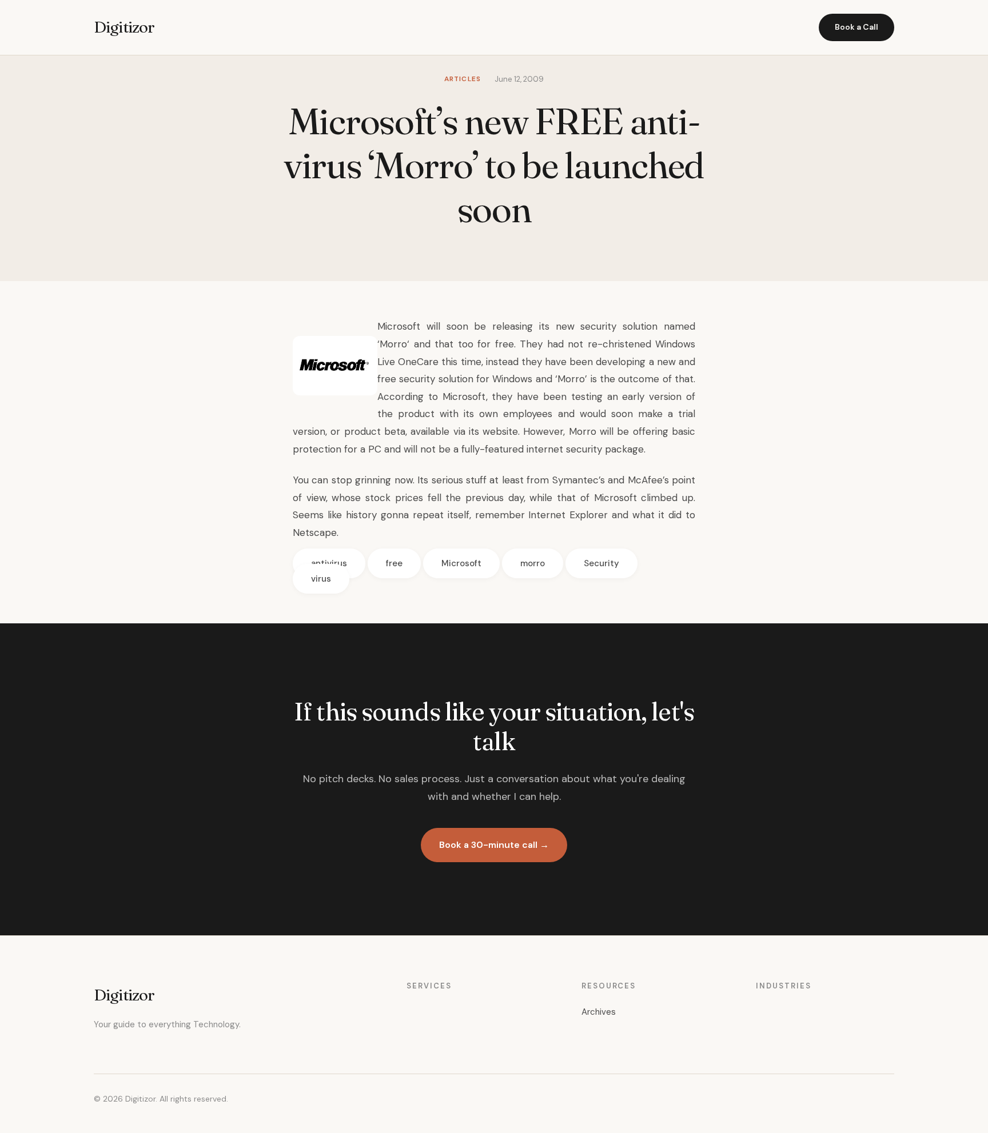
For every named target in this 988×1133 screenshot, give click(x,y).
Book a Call (856, 27)
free (394, 563)
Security (601, 563)
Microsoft (461, 563)
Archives (598, 1012)
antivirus (329, 563)
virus (321, 578)
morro (532, 563)
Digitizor (124, 27)
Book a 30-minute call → (494, 845)
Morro (393, 344)
